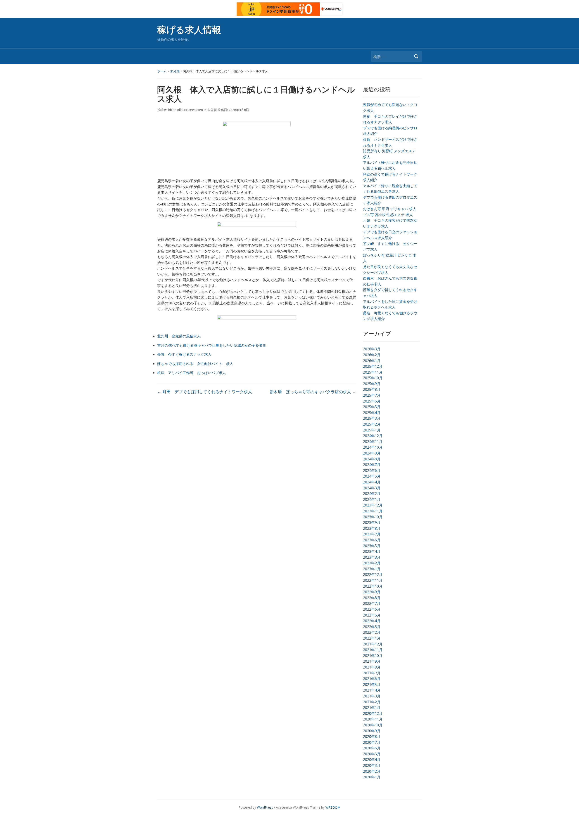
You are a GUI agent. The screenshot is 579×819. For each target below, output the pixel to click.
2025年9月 (371, 383)
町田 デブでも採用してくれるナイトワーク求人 (204, 391)
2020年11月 (372, 719)
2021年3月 (371, 696)
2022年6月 (371, 609)
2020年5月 (371, 753)
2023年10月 (372, 516)
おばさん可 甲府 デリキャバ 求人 (389, 208)
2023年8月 (371, 528)
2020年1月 (371, 776)
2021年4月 (371, 690)
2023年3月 (371, 557)
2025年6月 (371, 401)
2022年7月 (371, 603)
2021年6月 (371, 678)
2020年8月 (371, 736)
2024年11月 (372, 441)
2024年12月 (372, 435)
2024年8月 (371, 459)
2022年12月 (372, 574)
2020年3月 (371, 765)
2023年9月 (371, 522)
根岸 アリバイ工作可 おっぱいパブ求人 (191, 372)
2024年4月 (371, 482)
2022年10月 (372, 586)
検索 (416, 56)
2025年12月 (372, 366)
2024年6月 (371, 470)
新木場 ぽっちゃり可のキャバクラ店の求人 (313, 391)
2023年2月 (371, 562)
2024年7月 (371, 464)
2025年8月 (371, 389)
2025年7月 (371, 395)
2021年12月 (372, 644)
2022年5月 (371, 615)
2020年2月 (371, 771)
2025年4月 (371, 412)
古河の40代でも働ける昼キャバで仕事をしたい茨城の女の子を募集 (211, 345)
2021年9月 (371, 661)
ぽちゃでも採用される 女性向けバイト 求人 (195, 363)
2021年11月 (372, 649)
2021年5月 (371, 684)
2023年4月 (371, 551)
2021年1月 (371, 707)
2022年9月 (371, 591)
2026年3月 (371, 348)
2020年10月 (372, 725)
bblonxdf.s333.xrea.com (185, 110)
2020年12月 (372, 713)
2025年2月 (371, 424)
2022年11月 (372, 580)
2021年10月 (372, 655)
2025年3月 (371, 418)
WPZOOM (332, 807)
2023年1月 (371, 568)
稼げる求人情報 (189, 30)
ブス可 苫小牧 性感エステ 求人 (388, 214)
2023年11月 (372, 510)
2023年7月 (371, 534)
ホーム (162, 71)
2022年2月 (371, 632)
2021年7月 (371, 673)
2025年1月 (371, 430)
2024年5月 (371, 476)
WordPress (265, 807)
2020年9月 (371, 730)
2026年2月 (371, 354)
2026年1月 (371, 360)
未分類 (175, 71)
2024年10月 (372, 447)
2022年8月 (371, 597)
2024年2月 (371, 493)
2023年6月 (371, 539)
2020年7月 (371, 742)
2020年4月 (371, 759)
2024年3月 (371, 487)
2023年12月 (372, 505)
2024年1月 (371, 499)
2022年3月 (371, 626)
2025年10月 (372, 377)
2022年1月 (371, 638)
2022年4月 (371, 620)
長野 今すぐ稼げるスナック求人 (184, 354)
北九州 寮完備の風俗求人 (179, 336)
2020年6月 (371, 748)
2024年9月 (371, 453)
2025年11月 (372, 372)
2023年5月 (371, 545)
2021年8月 (371, 667)
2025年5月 (371, 406)
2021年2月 (371, 701)
